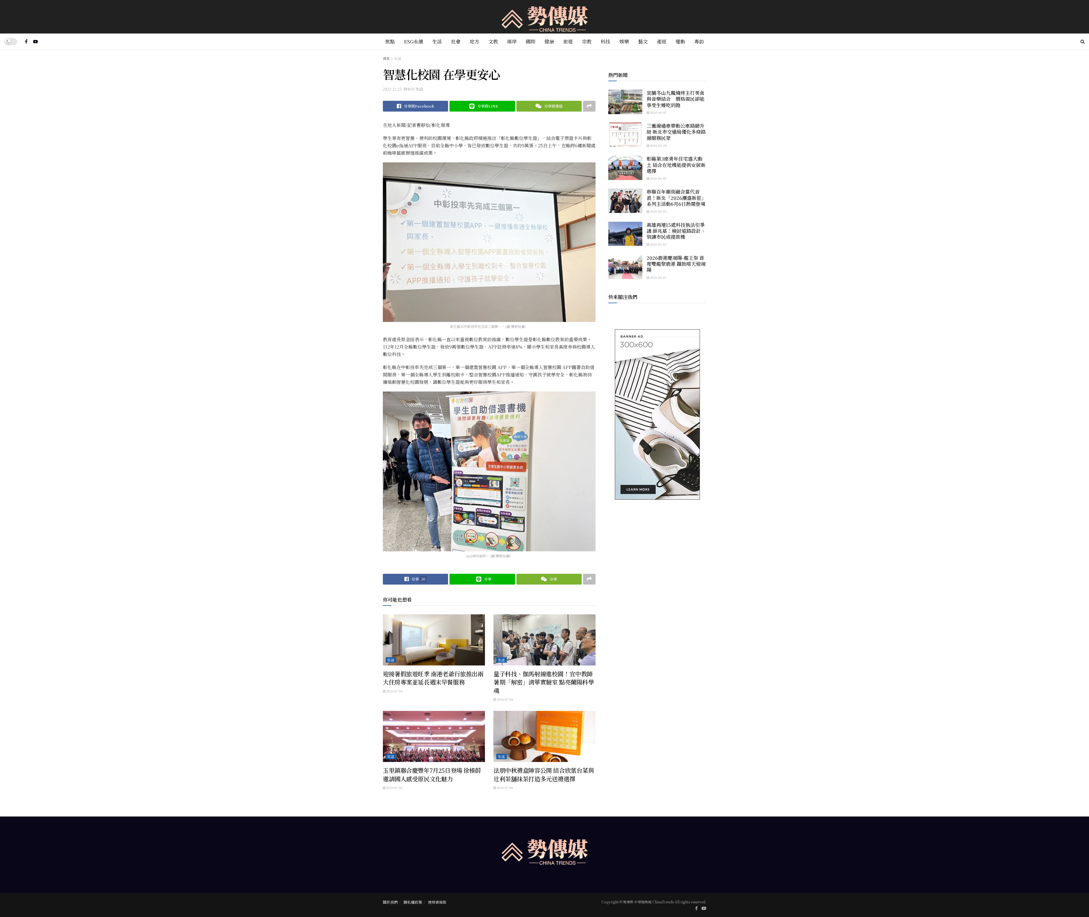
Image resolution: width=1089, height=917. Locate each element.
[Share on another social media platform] (589, 106)
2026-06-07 (657, 277)
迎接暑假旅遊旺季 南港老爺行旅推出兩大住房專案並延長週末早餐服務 (433, 677)
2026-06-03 (657, 244)
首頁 (386, 58)
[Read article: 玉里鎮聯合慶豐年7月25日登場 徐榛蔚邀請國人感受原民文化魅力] (434, 736)
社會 (456, 41)
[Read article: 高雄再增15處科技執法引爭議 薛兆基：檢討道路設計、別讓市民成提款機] (625, 234)
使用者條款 (437, 902)
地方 (474, 41)
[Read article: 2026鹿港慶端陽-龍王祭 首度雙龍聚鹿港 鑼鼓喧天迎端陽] (625, 267)
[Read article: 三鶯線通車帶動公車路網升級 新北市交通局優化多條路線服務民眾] (625, 135)
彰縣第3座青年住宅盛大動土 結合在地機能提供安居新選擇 (676, 164)
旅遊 (568, 41)
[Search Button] (1082, 41)
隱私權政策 (413, 902)
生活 (437, 41)
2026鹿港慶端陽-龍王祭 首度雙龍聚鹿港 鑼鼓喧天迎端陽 (676, 263)
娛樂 (624, 41)
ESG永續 (413, 41)
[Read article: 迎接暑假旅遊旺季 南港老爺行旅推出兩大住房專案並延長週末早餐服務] (434, 639)
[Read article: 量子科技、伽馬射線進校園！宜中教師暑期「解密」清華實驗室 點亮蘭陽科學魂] (544, 639)
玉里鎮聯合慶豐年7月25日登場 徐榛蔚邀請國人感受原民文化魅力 (432, 774)
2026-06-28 (658, 145)
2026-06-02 (657, 211)
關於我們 (390, 902)
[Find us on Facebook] (26, 41)
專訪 (699, 41)
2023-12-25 (392, 89)
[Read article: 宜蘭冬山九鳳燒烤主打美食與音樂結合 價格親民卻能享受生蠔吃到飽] (625, 102)
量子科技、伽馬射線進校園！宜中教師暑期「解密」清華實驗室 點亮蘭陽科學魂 (543, 682)
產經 (661, 41)
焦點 (390, 41)
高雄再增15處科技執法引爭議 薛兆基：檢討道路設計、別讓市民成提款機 (676, 230)
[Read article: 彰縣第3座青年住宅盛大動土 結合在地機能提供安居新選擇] (625, 168)
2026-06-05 (657, 112)
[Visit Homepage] (544, 17)
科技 (605, 41)
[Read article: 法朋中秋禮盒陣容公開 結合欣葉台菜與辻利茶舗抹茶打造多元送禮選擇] (544, 736)
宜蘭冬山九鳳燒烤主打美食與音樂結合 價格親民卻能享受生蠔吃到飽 (675, 98)
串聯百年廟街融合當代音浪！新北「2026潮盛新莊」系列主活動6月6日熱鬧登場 (676, 197)
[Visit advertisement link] (657, 414)
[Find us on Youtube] (35, 41)
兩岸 (512, 41)
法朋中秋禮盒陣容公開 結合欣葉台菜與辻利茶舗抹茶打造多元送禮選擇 (543, 774)
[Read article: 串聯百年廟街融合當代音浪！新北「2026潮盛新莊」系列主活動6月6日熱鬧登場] (625, 201)
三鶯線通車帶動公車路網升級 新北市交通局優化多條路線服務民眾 (676, 131)
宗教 (587, 41)
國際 (530, 41)
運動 (680, 41)
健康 (549, 41)
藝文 (643, 41)
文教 (493, 41)
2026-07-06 (394, 691)
